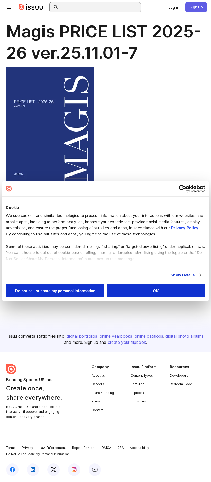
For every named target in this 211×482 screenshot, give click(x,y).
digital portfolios (82, 336)
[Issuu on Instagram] (74, 469)
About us (98, 376)
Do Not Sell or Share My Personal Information (38, 454)
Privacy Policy (184, 228)
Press (96, 401)
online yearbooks (116, 336)
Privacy (27, 448)
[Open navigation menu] (9, 7)
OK (156, 290)
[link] (173, 7)
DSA (120, 448)
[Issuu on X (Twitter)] (53, 469)
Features (137, 384)
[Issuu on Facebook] (12, 469)
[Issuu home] (30, 7)
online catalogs (149, 336)
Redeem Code (181, 384)
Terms (11, 448)
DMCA (106, 448)
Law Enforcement (52, 448)
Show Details (183, 275)
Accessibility (139, 448)
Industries (138, 401)
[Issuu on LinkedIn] (33, 469)
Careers (98, 384)
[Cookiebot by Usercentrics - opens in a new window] (182, 188)
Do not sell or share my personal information (55, 290)
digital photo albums (184, 336)
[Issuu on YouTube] (95, 469)
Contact (97, 410)
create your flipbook (127, 342)
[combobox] (100, 7)
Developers (179, 376)
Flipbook (137, 393)
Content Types (142, 376)
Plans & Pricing (103, 393)
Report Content (83, 448)
